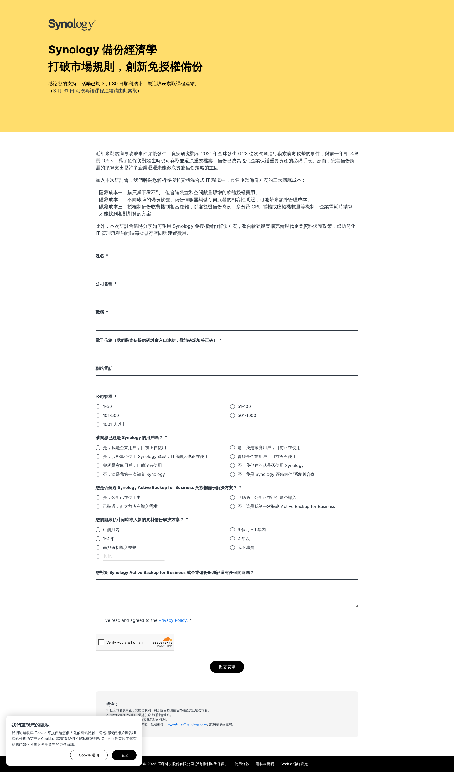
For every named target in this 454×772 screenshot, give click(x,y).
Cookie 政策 (111, 738)
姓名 (100, 255)
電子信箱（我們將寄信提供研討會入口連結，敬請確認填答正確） (157, 340)
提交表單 (227, 666)
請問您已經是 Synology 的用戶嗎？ (130, 437)
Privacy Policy (173, 620)
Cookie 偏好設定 (294, 763)
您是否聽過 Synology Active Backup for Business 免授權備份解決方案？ (167, 487)
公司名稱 (104, 283)
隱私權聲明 (88, 738)
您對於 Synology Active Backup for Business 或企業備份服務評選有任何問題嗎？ (175, 572)
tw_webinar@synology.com (187, 724)
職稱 (100, 312)
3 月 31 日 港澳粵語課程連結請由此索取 (95, 90)
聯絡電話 (104, 368)
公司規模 (104, 396)
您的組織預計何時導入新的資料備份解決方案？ (140, 519)
